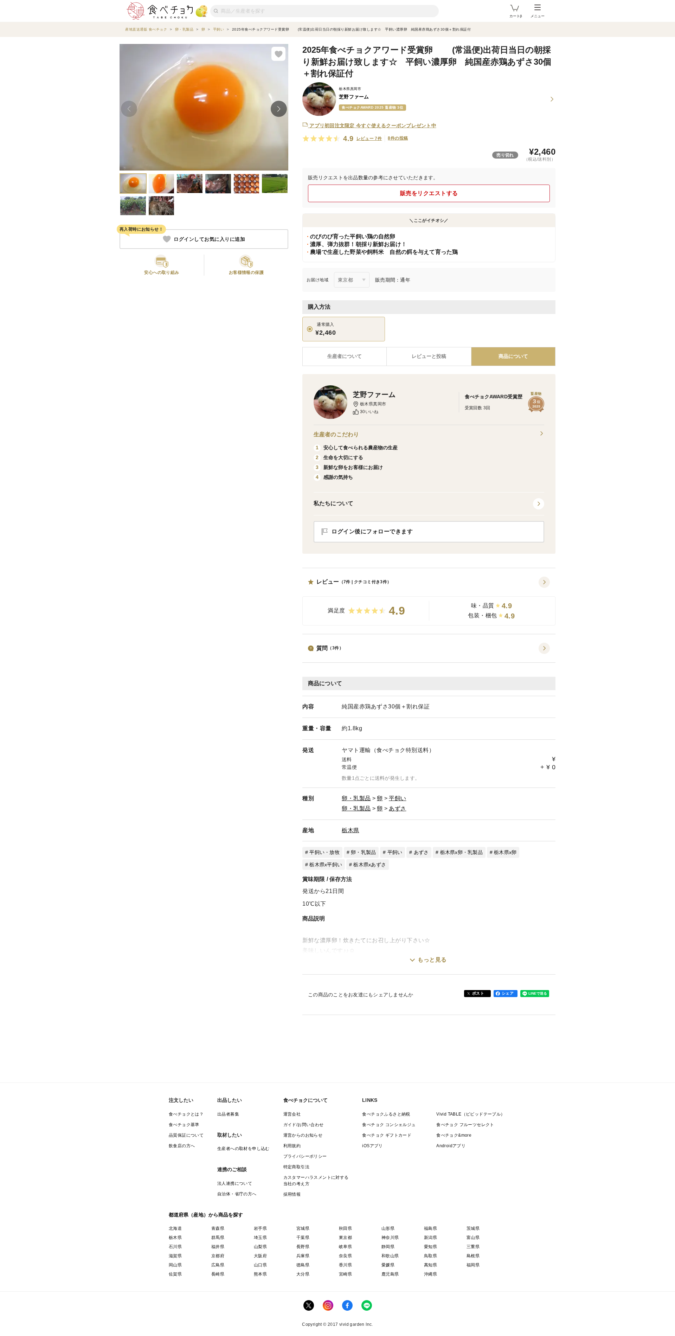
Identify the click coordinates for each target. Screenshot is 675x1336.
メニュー (538, 16)
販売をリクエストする (429, 193)
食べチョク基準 (184, 1124)
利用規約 (292, 1145)
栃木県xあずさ (369, 864)
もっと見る (432, 960)
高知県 (430, 1265)
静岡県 (387, 1246)
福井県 (217, 1246)
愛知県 (430, 1246)
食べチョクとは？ (186, 1114)
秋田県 (345, 1228)
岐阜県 (345, 1246)
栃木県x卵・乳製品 (461, 852)
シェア (508, 993)
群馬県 (217, 1237)
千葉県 (302, 1237)
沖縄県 (430, 1274)
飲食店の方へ (182, 1145)
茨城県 (473, 1228)
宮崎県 (345, 1274)
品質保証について (186, 1135)
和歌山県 (390, 1255)
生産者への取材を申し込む (243, 1148)
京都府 (217, 1255)
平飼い (397, 798)
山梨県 (260, 1246)
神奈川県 (390, 1237)
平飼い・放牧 (324, 852)
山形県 (387, 1228)
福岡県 (473, 1265)
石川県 (175, 1246)
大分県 (302, 1274)
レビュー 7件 (369, 138)
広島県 (217, 1265)
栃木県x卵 (505, 852)
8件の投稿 (398, 138)
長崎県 (217, 1274)
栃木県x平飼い (325, 864)
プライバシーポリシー (305, 1156)
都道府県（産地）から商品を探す (206, 1215)
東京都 (345, 1237)
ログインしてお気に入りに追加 (209, 239)
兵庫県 (302, 1255)
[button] (428, 601)
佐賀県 (175, 1274)
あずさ (397, 808)
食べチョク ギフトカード (386, 1135)
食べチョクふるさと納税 (386, 1114)
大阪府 (260, 1255)
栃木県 (350, 830)
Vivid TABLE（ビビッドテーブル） (470, 1114)
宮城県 (302, 1228)
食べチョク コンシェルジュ (389, 1124)
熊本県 (260, 1274)
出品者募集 (228, 1114)
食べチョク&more (453, 1135)
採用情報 (292, 1194)
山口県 (260, 1265)
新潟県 (430, 1237)
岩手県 (260, 1228)
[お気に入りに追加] (278, 54)
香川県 (345, 1265)
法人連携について (234, 1183)
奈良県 (345, 1255)
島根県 (473, 1255)
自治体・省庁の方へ (237, 1194)
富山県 (473, 1237)
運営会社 (292, 1114)
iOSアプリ (372, 1145)
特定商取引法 (296, 1166)
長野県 (302, 1246)
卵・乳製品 (356, 798)
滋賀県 (175, 1255)
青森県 (217, 1228)
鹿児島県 (390, 1274)
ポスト (478, 993)
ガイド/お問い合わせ (303, 1124)
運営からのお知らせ (303, 1135)
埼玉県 (260, 1237)
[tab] (429, 356)
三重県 (473, 1246)
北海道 (175, 1228)
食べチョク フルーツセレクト (465, 1124)
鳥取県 (430, 1255)
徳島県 (302, 1265)
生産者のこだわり (336, 434)
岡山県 (175, 1265)
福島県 (430, 1228)
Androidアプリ (450, 1145)
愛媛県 (387, 1265)
